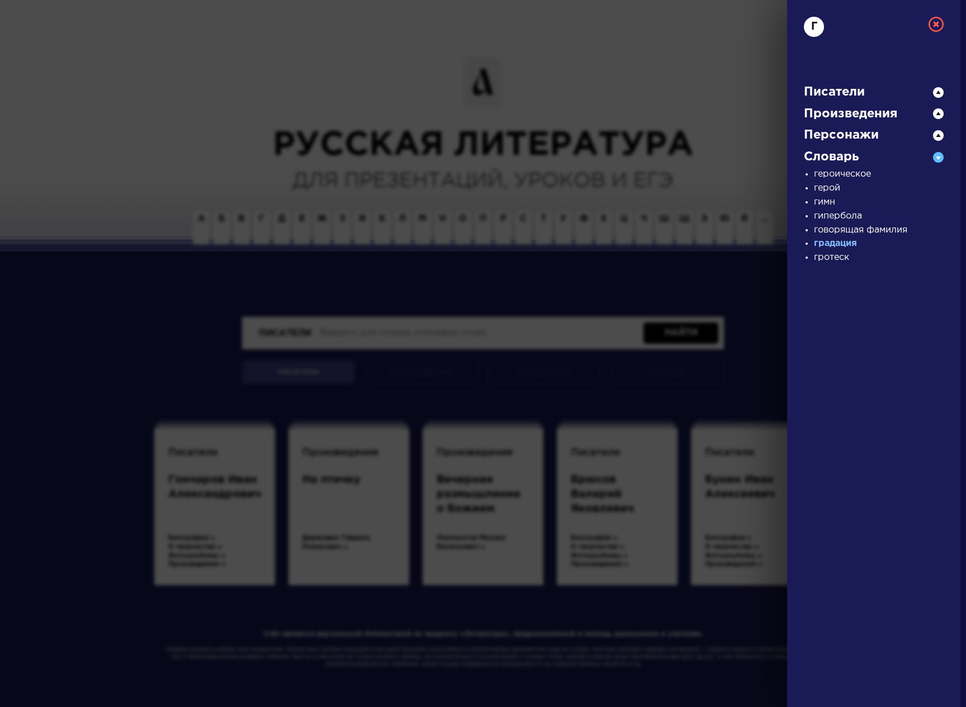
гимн (824, 202)
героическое (842, 174)
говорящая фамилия (860, 230)
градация (835, 243)
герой (827, 188)
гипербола (838, 216)
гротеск (831, 257)
